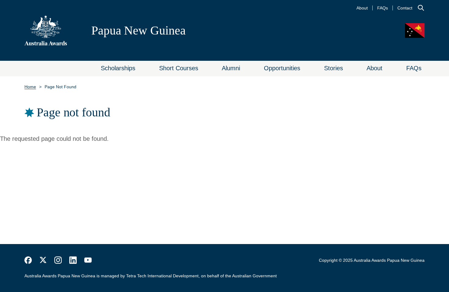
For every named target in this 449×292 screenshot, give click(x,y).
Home (30, 86)
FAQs (382, 7)
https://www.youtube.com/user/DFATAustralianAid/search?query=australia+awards (88, 260)
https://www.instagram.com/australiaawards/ (58, 260)
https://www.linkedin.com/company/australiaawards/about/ (73, 260)
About (362, 7)
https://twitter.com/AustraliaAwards (43, 260)
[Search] (421, 8)
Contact (404, 7)
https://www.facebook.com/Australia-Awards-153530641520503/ (28, 260)
